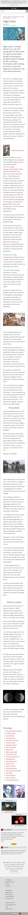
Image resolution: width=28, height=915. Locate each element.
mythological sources (15, 185)
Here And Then (9, 898)
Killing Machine (10, 759)
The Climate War (11, 747)
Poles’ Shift (9, 773)
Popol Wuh (8, 206)
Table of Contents (9, 902)
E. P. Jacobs (11, 174)
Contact (7, 884)
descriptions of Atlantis (12, 257)
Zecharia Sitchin (14, 169)
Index (6, 907)
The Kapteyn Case (11, 761)
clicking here (18, 853)
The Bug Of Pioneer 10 (12, 757)
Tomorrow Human (11, 768)
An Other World (10, 733)
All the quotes (9, 909)
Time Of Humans (9, 896)
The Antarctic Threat (12, 740)
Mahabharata (20, 199)
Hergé (17, 174)
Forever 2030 (10, 764)
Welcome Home (10, 766)
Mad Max (6, 454)
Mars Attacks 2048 (11, 752)
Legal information (9, 882)
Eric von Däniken (19, 160)
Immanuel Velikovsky (17, 150)
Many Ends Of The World (13, 771)
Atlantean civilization (11, 120)
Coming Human (10, 738)
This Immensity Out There (14, 731)
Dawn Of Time (9, 892)
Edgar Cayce (9, 750)
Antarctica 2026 (10, 778)
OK (16, 4)
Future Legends (10, 775)
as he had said (14, 610)
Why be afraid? (14, 407)
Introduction (8, 890)
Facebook (7, 886)
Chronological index (10, 905)
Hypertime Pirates (11, 745)
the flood (7, 392)
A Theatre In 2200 (11, 754)
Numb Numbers (11, 743)
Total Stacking (10, 736)
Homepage (8, 880)
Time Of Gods (8, 894)
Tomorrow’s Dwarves (12, 780)
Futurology (13, 25)
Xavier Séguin (5, 24)
